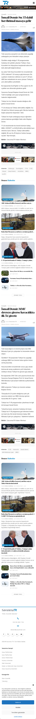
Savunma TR (13, 27)
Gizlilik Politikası (18, 716)
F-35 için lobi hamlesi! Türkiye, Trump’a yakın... (17, 260)
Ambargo (11, 168)
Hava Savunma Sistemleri (9, 669)
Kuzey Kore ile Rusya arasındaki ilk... (21, 271)
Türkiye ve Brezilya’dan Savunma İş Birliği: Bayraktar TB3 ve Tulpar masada (21, 583)
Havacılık (16, 449)
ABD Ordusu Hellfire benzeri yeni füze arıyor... (16, 203)
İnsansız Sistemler (7, 660)
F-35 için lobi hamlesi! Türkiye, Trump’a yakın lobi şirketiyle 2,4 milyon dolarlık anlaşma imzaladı (16, 551)
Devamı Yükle (18, 295)
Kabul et (18, 702)
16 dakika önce (19, 206)
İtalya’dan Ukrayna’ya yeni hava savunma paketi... (17, 232)
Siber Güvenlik (6, 678)
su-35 (4, 174)
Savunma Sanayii (12, 14)
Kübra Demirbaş (9, 206)
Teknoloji (4, 681)
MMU (26, 171)
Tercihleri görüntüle (18, 712)
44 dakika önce (19, 234)
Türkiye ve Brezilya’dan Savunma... (21, 285)
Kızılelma (20, 171)
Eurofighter (19, 168)
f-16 (26, 168)
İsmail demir (12, 171)
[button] (33, 685)
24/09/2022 (23, 27)
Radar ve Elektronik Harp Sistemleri (12, 666)
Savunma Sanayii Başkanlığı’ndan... (21, 278)
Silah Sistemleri (6, 663)
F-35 (31, 168)
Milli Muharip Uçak (7, 452)
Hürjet (4, 171)
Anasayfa (3, 14)
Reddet (18, 707)
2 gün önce (14, 281)
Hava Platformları (7, 652)
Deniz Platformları (7, 658)
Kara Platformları (7, 655)
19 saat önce (18, 263)
